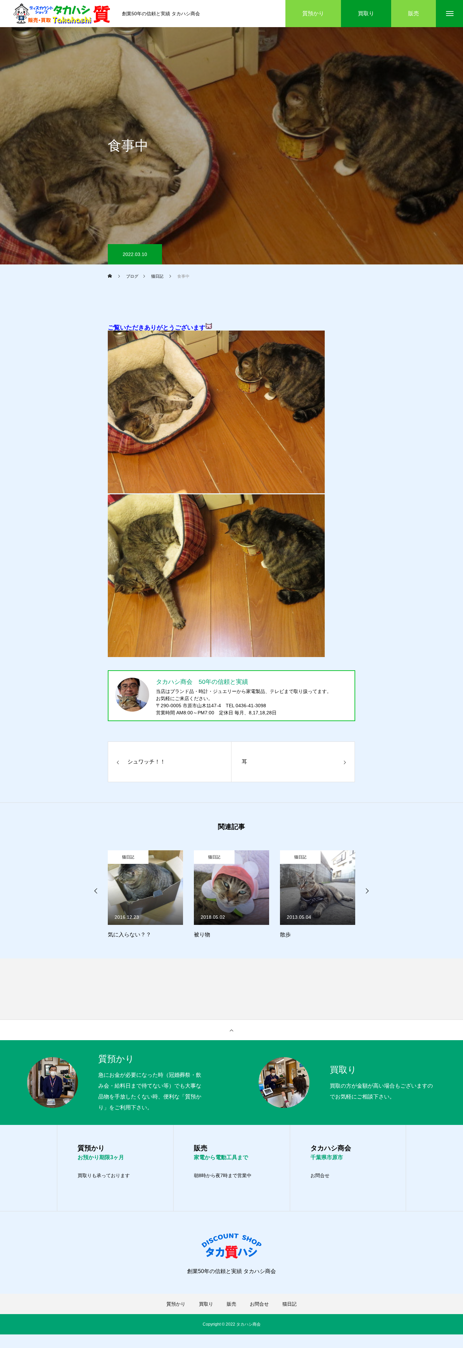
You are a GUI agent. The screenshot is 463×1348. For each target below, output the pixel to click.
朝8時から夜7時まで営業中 (222, 1175)
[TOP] (231, 1029)
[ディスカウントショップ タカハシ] (63, 13)
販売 (231, 1304)
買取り (206, 1304)
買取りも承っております (104, 1175)
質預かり (175, 1304)
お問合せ (319, 1175)
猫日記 (128, 857)
